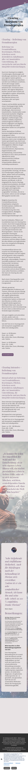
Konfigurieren (6, 764)
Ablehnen (14, 768)
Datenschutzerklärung (8, 763)
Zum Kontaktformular (8, 354)
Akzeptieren (6, 768)
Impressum (18, 763)
